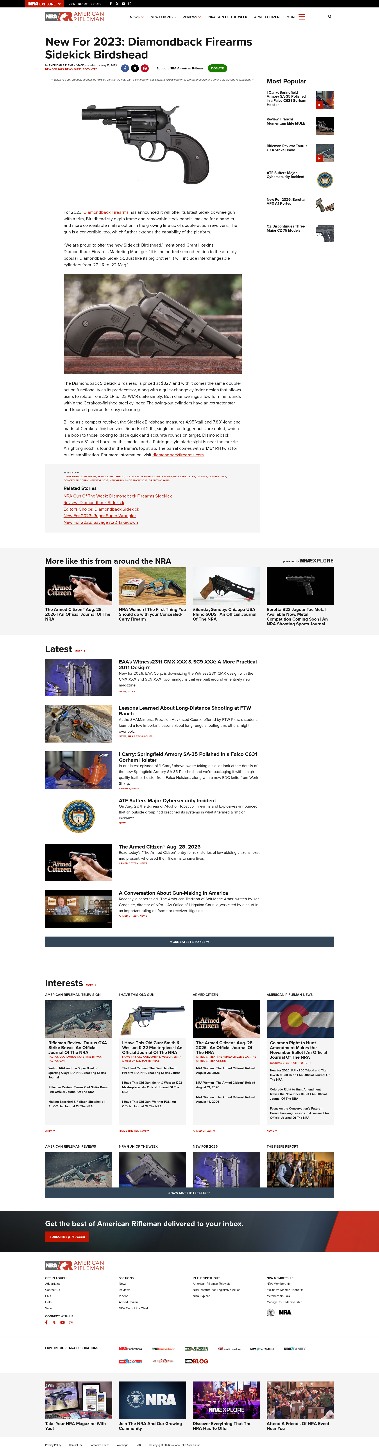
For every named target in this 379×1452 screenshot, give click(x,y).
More (78, 651)
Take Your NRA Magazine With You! (75, 1426)
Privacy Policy (53, 1445)
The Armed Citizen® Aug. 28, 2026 (160, 847)
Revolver (179, 476)
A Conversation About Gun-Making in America (173, 893)
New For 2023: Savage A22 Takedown (101, 522)
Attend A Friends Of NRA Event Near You (298, 1426)
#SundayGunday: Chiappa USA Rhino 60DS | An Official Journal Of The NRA (224, 614)
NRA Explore (201, 1296)
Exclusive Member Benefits (285, 1290)
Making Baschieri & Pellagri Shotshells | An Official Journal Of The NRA (76, 1104)
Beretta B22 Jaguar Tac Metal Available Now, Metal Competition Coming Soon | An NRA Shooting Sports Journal (297, 616)
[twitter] (135, 66)
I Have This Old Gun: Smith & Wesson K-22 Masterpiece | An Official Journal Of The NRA (152, 1047)
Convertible (217, 476)
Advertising (53, 1283)
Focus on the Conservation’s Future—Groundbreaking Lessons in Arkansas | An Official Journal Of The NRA (299, 1113)
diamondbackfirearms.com (178, 455)
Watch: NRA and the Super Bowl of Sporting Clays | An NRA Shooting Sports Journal (77, 1073)
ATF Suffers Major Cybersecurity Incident (167, 801)
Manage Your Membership (284, 1302)
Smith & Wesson (161, 1057)
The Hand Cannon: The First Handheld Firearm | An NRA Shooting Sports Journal (151, 1070)
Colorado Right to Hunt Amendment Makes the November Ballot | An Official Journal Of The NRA (298, 1049)
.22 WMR (202, 476)
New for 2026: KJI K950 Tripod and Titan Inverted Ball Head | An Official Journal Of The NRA (300, 1075)
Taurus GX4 (56, 1061)
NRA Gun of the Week (227, 16)
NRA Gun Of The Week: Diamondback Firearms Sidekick (118, 496)
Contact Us (52, 1290)
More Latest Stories (207, 941)
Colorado (277, 1063)
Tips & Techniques (140, 736)
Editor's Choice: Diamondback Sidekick (101, 509)
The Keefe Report (282, 1146)
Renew (83, 4)
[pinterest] (145, 66)
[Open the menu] (302, 16)
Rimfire (167, 476)
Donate (96, 4)
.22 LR (191, 476)
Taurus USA (56, 1057)
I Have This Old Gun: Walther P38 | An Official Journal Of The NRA (149, 1104)
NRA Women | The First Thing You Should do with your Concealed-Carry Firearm (152, 614)
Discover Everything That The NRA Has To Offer (222, 1426)
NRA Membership (279, 1283)
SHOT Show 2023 (136, 480)
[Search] (330, 17)
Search (50, 1308)
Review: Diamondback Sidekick (94, 502)
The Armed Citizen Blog (233, 1057)
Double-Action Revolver (143, 476)
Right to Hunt (301, 1063)
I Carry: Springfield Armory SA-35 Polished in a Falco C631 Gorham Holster (188, 757)
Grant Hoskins (159, 480)
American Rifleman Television (73, 994)
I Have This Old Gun (137, 994)
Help (48, 1302)
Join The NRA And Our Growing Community (150, 1426)
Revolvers (90, 69)
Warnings (122, 1445)
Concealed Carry (76, 480)
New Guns (117, 480)
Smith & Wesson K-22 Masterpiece (152, 1059)
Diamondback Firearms (106, 212)
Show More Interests (213, 1192)
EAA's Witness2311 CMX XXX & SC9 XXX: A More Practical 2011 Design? (188, 664)
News (135, 17)
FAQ (48, 1296)
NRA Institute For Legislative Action (217, 1290)
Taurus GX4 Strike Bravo (83, 1057)
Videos (123, 1296)
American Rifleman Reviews (70, 1146)
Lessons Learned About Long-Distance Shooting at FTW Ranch (185, 711)
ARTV (48, 1131)
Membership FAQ (278, 1296)
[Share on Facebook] (125, 66)
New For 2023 (54, 69)
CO (288, 1063)
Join (72, 4)
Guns (77, 69)
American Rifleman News (290, 994)
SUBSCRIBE (67, 1236)
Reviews (190, 17)
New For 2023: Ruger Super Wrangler (100, 515)
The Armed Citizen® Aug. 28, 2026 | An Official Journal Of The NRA (77, 614)
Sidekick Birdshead (111, 476)
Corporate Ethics (99, 1445)
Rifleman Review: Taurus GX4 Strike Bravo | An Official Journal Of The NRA (77, 1047)
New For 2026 (163, 16)
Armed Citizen (267, 16)
